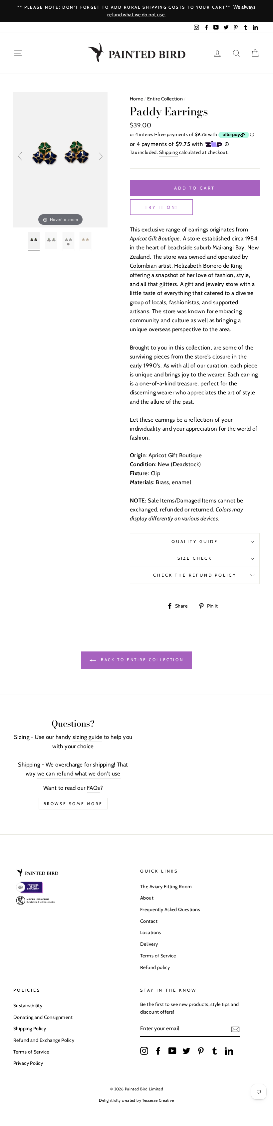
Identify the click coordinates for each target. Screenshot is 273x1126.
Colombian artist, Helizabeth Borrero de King (186, 265)
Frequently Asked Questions (170, 910)
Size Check (194, 558)
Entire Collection (165, 99)
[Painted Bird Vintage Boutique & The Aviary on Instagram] (144, 1051)
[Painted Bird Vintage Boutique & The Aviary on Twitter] (186, 1051)
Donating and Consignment (43, 1017)
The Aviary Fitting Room (166, 887)
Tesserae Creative (158, 1100)
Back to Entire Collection (141, 659)
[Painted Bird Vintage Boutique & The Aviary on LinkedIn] (229, 1051)
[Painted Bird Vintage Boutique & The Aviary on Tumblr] (215, 1051)
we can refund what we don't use (79, 773)
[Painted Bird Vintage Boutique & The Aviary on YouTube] (172, 1051)
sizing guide (87, 737)
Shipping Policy (29, 1029)
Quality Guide (194, 541)
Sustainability (27, 1006)
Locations (150, 932)
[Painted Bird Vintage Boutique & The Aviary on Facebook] (158, 1051)
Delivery (149, 944)
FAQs (93, 787)
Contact (148, 921)
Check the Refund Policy (194, 575)
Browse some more (73, 803)
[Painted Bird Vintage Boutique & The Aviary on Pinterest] (201, 1051)
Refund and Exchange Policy (43, 1040)
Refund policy (155, 967)
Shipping (168, 152)
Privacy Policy (28, 1063)
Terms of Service (158, 956)
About (146, 898)
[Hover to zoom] (60, 159)
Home (136, 99)
